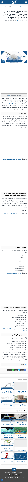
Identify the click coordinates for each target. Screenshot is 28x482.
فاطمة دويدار (19, 21)
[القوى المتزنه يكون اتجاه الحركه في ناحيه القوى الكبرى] (20, 456)
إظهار (9, 95)
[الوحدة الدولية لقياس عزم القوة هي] (20, 417)
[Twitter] (16, 475)
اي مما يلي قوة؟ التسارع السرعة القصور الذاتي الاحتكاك (7, 393)
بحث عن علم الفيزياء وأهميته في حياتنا (12, 159)
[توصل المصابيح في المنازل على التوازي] (20, 443)
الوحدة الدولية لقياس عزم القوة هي (21, 423)
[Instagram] (13, 475)
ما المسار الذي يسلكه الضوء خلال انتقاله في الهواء (14, 330)
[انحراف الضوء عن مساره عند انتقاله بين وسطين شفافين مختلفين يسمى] (7, 417)
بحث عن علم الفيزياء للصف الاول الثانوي (12, 213)
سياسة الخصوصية (9, 477)
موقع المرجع (12, 104)
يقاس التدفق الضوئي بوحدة (8, 404)
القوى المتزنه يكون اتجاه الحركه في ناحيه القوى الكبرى (21, 463)
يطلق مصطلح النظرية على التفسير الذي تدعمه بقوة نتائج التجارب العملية (21, 438)
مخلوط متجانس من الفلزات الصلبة (8, 462)
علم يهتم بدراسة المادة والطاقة (22, 392)
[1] (24, 207)
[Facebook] (19, 475)
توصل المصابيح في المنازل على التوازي (21, 449)
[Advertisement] (14, 36)
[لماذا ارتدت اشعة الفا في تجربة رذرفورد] (7, 443)
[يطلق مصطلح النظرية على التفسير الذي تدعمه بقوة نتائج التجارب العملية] (20, 430)
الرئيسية (25, 6)
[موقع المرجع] (14, 2)
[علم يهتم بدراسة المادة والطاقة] (20, 386)
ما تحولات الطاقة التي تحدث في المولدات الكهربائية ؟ (8, 437)
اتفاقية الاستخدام (14, 479)
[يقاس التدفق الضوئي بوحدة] (7, 399)
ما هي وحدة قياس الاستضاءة (14, 273)
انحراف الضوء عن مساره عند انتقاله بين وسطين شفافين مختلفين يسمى (8, 425)
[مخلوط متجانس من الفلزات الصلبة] (7, 456)
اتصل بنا (16, 477)
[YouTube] (9, 475)
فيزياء (15, 6)
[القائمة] (26, 2)
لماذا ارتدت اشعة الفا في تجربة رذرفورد (8, 449)
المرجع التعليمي (20, 6)
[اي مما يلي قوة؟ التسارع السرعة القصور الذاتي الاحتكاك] (7, 386)
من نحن (22, 477)
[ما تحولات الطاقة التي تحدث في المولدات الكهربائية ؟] (7, 430)
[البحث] (2, 2)
